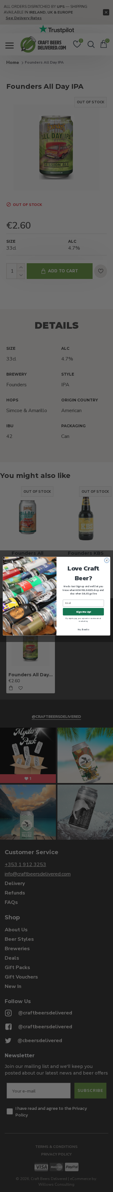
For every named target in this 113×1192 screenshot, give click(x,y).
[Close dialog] (106, 560)
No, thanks (83, 629)
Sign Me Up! (83, 612)
